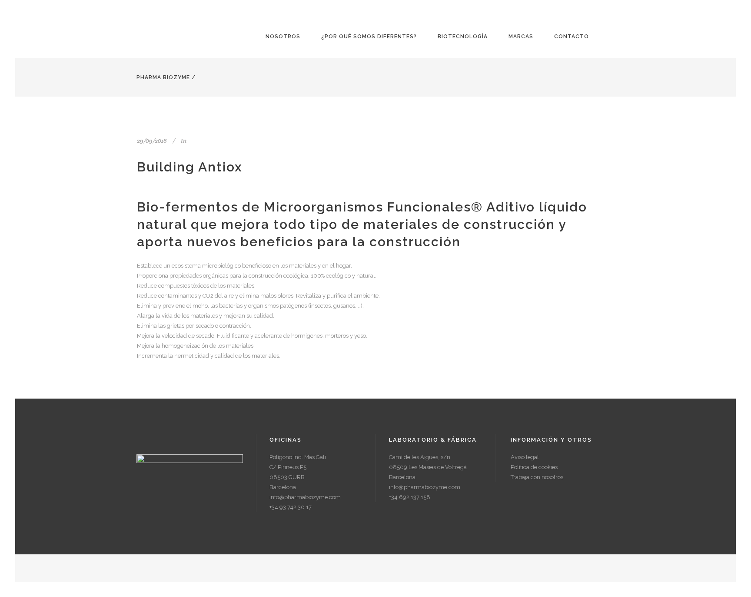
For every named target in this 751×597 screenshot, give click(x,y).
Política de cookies (534, 467)
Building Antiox (190, 166)
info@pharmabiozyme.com (305, 497)
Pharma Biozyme (163, 77)
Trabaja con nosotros (537, 477)
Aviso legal (525, 457)
